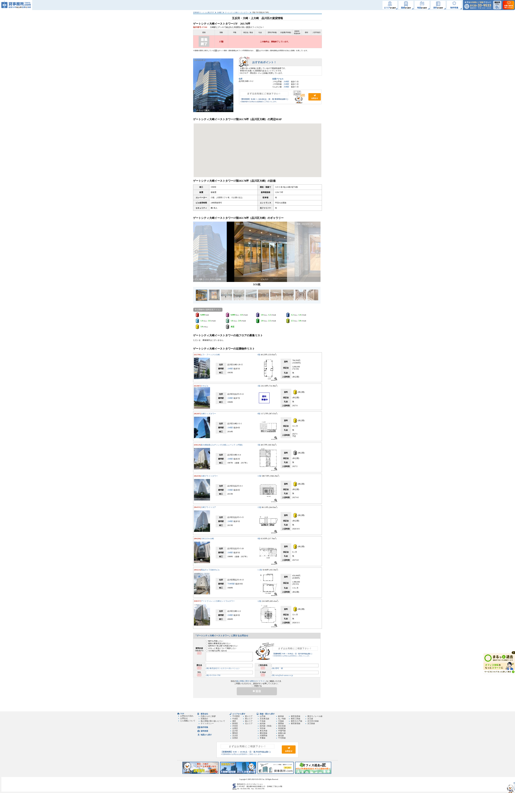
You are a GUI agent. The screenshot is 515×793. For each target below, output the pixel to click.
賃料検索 (204, 731)
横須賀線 (263, 733)
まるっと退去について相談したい (222, 648)
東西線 (281, 723)
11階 (259, 476)
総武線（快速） (266, 726)
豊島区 (235, 733)
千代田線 (282, 738)
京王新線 (311, 723)
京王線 (310, 719)
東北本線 (263, 731)
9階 (259, 539)
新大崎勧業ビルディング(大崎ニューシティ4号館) (222, 445)
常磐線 (262, 738)
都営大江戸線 (296, 721)
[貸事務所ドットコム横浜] (200, 773)
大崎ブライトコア (208, 507)
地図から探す (206, 735)
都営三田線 (295, 719)
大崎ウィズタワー (208, 414)
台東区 (235, 728)
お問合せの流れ (186, 716)
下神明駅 (231, 584)
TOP (182, 714)
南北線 (281, 736)
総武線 (262, 723)
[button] (196, 252)
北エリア (249, 723)
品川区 (235, 731)
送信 (258, 691)
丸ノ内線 (282, 719)
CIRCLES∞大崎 (207, 539)
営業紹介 (204, 719)
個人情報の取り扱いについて (213, 721)
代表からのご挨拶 (208, 716)
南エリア (249, 721)
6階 (259, 355)
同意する (258, 686)
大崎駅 (219, 12)
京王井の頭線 (313, 721)
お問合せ (280, 97)
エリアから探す (238, 714)
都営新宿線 (295, 723)
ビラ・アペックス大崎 (210, 355)
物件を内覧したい (215, 641)
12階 (259, 601)
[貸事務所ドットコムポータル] (276, 773)
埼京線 (262, 728)
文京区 (235, 736)
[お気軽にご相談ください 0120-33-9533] (478, 5)
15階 (259, 507)
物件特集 (204, 727)
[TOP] (16, 5)
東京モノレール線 (314, 716)
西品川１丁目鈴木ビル (210, 570)
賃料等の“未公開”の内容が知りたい (223, 646)
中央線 (262, 721)
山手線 (262, 716)
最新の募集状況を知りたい (219, 643)
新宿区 (235, 723)
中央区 (235, 719)
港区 (234, 721)
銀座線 (281, 716)
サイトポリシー (207, 723)
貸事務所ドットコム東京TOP (203, 12)
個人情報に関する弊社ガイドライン (251, 681)
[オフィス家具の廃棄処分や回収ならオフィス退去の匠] (313, 773)
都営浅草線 (295, 716)
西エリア (249, 719)
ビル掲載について (187, 721)
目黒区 (235, 738)
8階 (259, 414)
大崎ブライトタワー (209, 476)
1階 (259, 386)
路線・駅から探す (267, 714)
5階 (259, 445)
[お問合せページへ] (289, 753)
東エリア (249, 716)
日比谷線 (282, 726)
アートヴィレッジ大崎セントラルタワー (218, 601)
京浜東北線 (264, 719)
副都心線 (282, 733)
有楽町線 (282, 728)
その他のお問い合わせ (217, 651)
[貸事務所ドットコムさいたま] (238, 773)
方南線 (281, 721)
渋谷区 (235, 726)
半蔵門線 (282, 731)
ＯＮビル (204, 386)
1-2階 (260, 570)
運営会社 (204, 714)
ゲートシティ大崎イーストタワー (237, 12)
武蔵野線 (263, 736)
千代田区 (236, 716)
